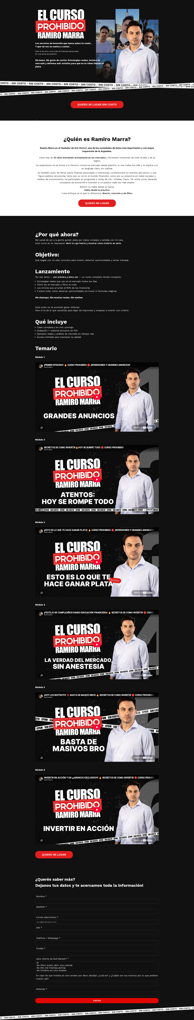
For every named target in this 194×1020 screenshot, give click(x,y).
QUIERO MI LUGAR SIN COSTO (97, 104)
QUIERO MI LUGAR (97, 203)
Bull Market (80, 148)
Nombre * (41, 896)
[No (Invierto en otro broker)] (97, 970)
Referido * (41, 989)
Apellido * (41, 907)
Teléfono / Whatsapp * (48, 938)
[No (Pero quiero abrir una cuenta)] (97, 965)
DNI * (39, 927)
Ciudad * (40, 948)
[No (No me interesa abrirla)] (97, 968)
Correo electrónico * (47, 917)
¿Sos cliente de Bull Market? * (52, 959)
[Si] (97, 962)
